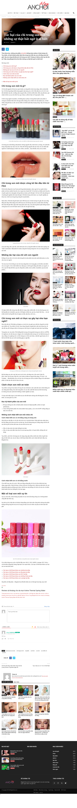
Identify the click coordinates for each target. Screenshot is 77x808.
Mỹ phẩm (10, 31)
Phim (54, 753)
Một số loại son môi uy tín (10, 81)
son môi (38, 650)
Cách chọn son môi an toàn (11, 73)
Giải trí (10, 13)
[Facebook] (54, 783)
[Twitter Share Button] (7, 49)
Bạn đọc (67, 13)
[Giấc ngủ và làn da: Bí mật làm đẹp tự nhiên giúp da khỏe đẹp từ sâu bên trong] (9, 724)
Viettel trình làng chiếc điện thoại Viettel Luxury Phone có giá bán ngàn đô (12, 666)
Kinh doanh (52, 13)
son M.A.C (33, 650)
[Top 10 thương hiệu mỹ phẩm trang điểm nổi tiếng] (9, 690)
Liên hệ (41, 792)
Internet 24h (56, 767)
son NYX (4, 652)
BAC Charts (63, 790)
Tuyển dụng (50, 790)
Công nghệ (36, 13)
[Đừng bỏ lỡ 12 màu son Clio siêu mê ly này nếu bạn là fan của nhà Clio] (5, 752)
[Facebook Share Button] (3, 49)
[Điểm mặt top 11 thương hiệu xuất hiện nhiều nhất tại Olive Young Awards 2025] (64, 379)
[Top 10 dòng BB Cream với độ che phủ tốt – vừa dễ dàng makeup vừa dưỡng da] (64, 85)
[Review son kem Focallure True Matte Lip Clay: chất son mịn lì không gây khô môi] (70, 279)
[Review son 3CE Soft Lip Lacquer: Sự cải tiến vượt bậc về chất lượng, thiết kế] (58, 233)
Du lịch (23, 13)
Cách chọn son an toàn (10, 650)
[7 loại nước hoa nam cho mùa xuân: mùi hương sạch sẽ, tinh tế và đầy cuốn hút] (64, 331)
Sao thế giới (56, 751)
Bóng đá (55, 765)
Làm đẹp (29, 13)
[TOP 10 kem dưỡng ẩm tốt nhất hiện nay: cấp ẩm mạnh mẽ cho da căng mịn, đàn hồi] (70, 219)
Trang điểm (4, 695)
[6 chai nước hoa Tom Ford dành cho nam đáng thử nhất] (56, 166)
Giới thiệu (36, 790)
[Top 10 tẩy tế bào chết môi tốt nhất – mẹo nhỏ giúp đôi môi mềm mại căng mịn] (58, 219)
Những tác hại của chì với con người (13, 70)
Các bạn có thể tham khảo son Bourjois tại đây (16, 572)
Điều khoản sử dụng (43, 790)
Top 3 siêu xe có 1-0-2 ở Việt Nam (41, 665)
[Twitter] (65, 783)
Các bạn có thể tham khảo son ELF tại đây (15, 574)
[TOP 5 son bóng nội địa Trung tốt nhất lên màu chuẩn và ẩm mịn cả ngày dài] (58, 266)
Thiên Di (14, 674)
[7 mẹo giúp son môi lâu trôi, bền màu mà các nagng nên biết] (9, 707)
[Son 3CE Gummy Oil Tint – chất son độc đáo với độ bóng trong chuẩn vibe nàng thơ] (56, 155)
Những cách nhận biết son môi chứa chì (14, 77)
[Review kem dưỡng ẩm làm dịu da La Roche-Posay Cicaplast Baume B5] (70, 251)
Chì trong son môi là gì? (10, 66)
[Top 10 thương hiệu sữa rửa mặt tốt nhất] (25, 690)
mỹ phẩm (23, 53)
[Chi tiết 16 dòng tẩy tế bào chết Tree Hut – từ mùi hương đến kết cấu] (64, 109)
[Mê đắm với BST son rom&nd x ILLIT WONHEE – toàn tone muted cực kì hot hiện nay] (56, 175)
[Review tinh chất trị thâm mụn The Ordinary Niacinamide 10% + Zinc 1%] (58, 251)
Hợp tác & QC (57, 790)
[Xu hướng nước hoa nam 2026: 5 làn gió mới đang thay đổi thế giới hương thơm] (56, 145)
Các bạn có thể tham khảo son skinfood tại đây (16, 570)
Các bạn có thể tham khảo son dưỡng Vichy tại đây (17, 576)
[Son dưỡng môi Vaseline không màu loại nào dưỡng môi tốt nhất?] (5, 760)
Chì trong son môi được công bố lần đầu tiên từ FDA (18, 68)
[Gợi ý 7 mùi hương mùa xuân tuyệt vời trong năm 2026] (64, 355)
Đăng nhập (47, 606)
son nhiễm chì (44, 650)
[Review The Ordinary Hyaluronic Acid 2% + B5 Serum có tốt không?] (58, 307)
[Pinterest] (58, 783)
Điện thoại (55, 762)
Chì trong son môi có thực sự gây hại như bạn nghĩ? (18, 72)
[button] (73, 13)
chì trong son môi (20, 650)
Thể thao (44, 13)
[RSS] (61, 783)
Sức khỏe (60, 13)
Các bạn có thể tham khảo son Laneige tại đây (16, 578)
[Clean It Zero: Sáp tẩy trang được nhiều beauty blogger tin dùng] (70, 233)
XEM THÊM (16, 682)
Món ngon (55, 769)
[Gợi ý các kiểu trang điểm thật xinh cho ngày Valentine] (25, 724)
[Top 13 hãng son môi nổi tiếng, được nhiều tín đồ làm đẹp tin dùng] (25, 707)
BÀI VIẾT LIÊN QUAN (7, 682)
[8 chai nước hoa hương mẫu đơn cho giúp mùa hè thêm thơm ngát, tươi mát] (64, 61)
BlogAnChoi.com (25, 782)
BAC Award (36, 792)
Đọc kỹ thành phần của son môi (12, 75)
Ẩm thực (16, 13)
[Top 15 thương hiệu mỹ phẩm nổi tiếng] (42, 707)
